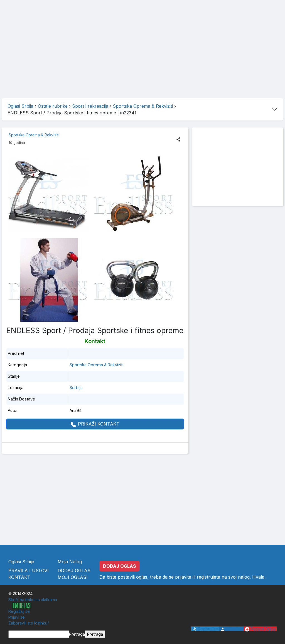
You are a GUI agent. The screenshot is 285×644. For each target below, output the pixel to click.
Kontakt (19, 577)
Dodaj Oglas (74, 570)
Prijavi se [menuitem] (16, 617)
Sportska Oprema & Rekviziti (34, 135)
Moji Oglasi (73, 577)
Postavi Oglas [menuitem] (262, 628)
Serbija (76, 387)
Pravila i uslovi (28, 570)
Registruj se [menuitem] (19, 611)
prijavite (183, 577)
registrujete (208, 577)
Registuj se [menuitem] (207, 628)
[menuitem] (19, 605)
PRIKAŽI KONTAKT (98, 424)
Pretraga (77, 634)
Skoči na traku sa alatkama (32, 599)
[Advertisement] (142, 55)
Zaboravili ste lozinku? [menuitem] (28, 623)
